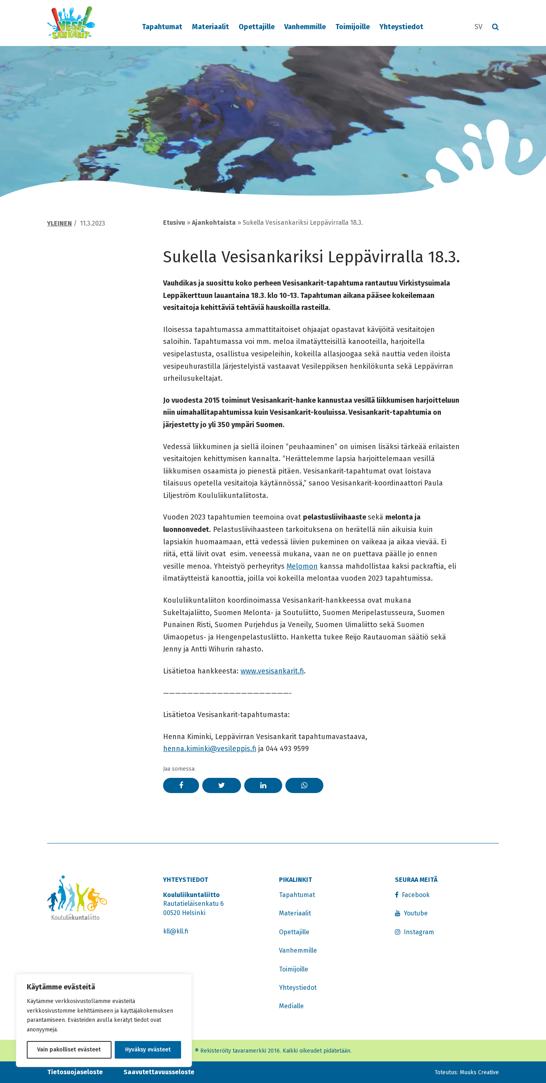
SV (478, 26)
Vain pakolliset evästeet (69, 1049)
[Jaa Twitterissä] (221, 785)
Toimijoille (352, 26)
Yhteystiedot (401, 26)
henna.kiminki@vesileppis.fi (209, 748)
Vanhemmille (305, 26)
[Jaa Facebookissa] (181, 785)
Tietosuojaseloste (75, 1072)
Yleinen (59, 223)
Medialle (291, 1006)
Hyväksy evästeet (148, 1049)
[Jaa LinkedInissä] (263, 785)
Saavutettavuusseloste (159, 1072)
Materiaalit (210, 26)
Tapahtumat (162, 26)
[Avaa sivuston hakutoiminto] (495, 27)
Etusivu (174, 222)
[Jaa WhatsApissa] (304, 785)
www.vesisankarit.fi (272, 671)
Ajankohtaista (214, 222)
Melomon (302, 566)
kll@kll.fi (175, 931)
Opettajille (257, 26)
